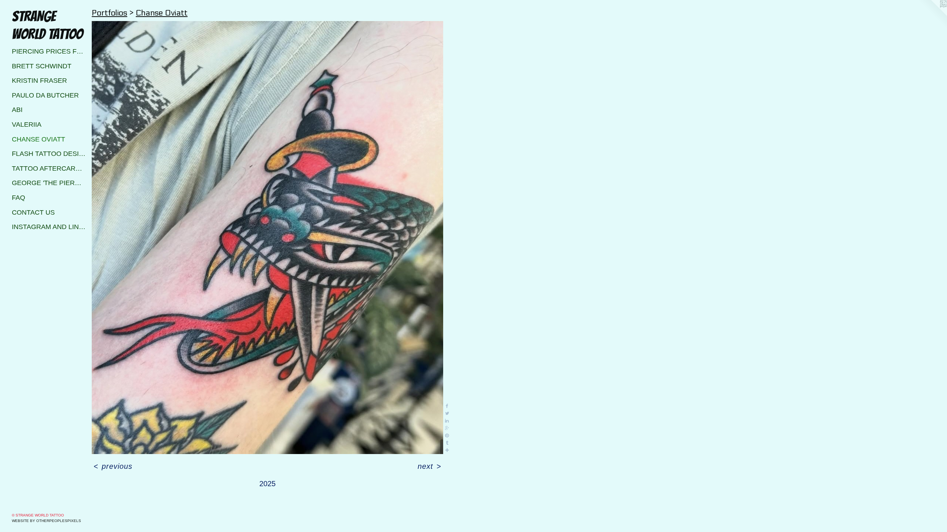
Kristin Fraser (39, 80)
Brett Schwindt (41, 66)
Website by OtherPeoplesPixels (46, 521)
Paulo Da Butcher (45, 95)
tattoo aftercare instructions (49, 168)
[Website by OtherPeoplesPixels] (932, 15)
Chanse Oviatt (38, 139)
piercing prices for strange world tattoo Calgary (49, 51)
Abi (17, 109)
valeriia (26, 124)
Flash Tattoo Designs (49, 153)
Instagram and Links (49, 227)
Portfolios (109, 13)
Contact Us (33, 212)
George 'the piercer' (49, 183)
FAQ (18, 197)
